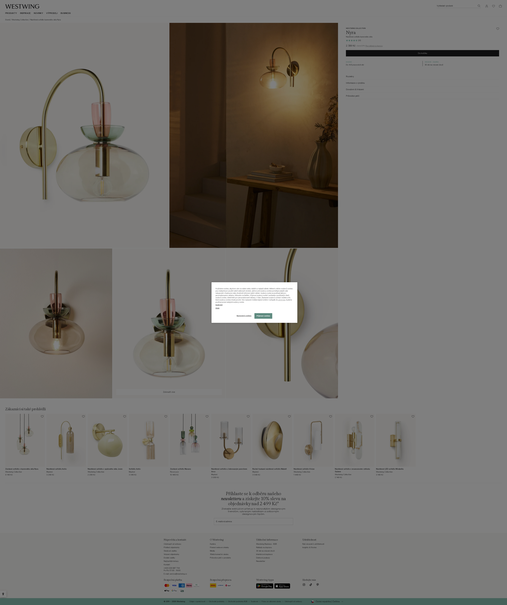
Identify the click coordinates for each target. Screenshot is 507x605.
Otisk (217, 308)
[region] (254, 302)
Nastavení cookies (244, 316)
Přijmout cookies (263, 316)
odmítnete (281, 300)
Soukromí (218, 305)
